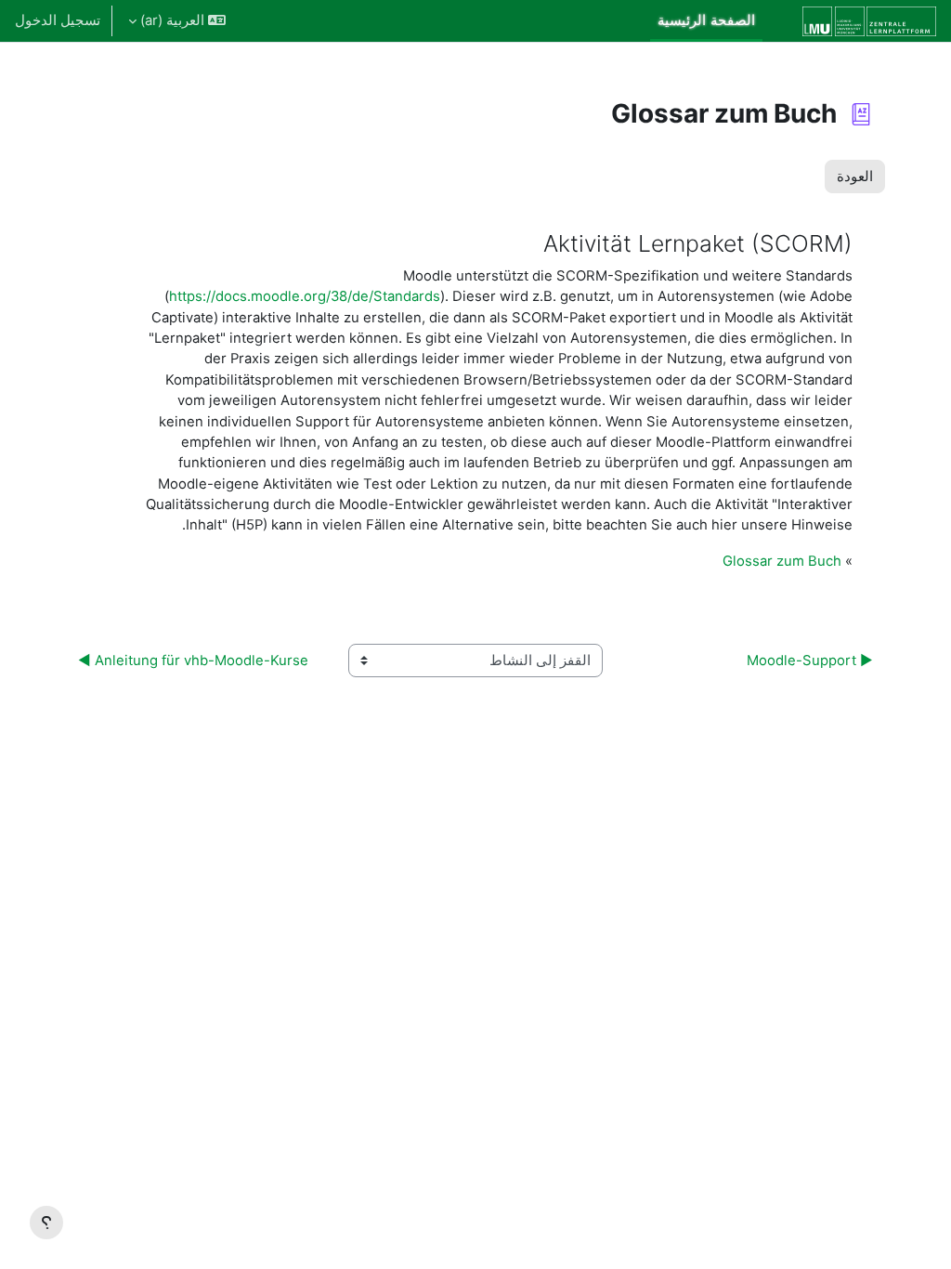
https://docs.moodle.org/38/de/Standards (304, 296)
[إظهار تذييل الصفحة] (46, 1222)
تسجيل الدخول (57, 20)
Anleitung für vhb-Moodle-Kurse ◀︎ (193, 660)
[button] (177, 21)
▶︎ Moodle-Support (810, 660)
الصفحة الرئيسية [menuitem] (706, 20)
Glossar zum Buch (782, 561)
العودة (855, 176)
